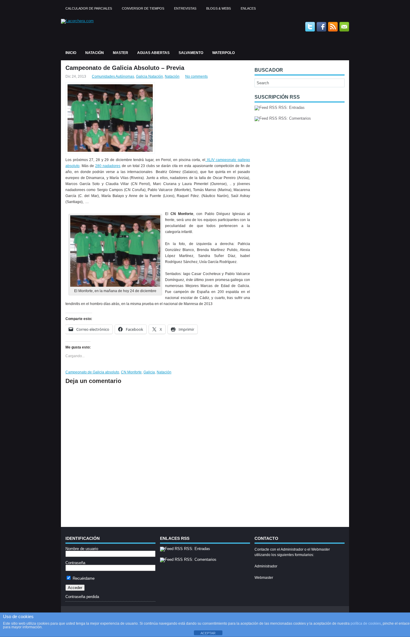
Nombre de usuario (81, 548)
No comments (196, 76)
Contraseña (75, 563)
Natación (94, 53)
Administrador (266, 566)
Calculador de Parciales (88, 8)
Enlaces (248, 8)
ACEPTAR (208, 633)
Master (120, 53)
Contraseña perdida (82, 596)
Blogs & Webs (218, 8)
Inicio (70, 53)
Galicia (149, 372)
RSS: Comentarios (294, 118)
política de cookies (366, 623)
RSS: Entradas (291, 107)
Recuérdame (83, 578)
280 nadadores (107, 166)
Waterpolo (223, 53)
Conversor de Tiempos (143, 8)
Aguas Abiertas (153, 53)
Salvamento (191, 53)
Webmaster (264, 578)
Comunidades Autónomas (113, 76)
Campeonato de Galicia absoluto (92, 372)
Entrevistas (185, 8)
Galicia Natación (149, 76)
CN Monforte (131, 372)
